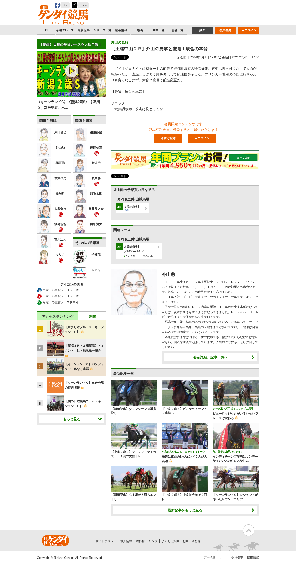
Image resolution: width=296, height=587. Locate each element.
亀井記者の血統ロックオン (228, 451)
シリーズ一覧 (102, 30)
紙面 (202, 30)
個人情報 (126, 541)
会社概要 (237, 557)
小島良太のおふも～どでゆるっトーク (183, 451)
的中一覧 (159, 30)
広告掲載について (216, 557)
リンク (153, 541)
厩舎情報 (121, 30)
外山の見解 (119, 42)
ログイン (250, 30)
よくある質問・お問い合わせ (180, 541)
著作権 (140, 541)
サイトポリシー (106, 541)
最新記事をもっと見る (185, 510)
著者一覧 (177, 30)
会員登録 (225, 30)
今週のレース (65, 30)
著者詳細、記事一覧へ (210, 357)
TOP (46, 30)
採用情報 (253, 557)
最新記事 (84, 30)
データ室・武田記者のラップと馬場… (234, 408)
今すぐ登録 (168, 138)
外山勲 (168, 274)
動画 (140, 30)
